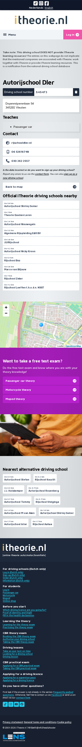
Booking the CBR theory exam (19, 636)
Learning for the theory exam (19, 624)
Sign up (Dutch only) (14, 575)
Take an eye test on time (17, 651)
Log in (6, 589)
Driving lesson (10, 656)
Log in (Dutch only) (13, 572)
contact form (42, 174)
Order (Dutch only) (13, 577)
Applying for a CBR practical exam (21, 665)
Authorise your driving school (19, 639)
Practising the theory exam (18, 627)
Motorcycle (9, 595)
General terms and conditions (40, 722)
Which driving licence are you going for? (24, 609)
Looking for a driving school (18, 653)
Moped (6, 598)
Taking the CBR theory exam (18, 642)
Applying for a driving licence (18, 680)
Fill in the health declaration (18, 615)
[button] (41, 324)
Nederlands (36, 7)
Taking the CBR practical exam (19, 668)
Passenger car (10, 592)
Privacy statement (13, 722)
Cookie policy (64, 722)
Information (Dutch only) (16, 580)
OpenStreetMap (73, 346)
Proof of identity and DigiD (17, 612)
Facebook (56, 694)
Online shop (9, 601)
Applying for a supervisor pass (19, 677)
